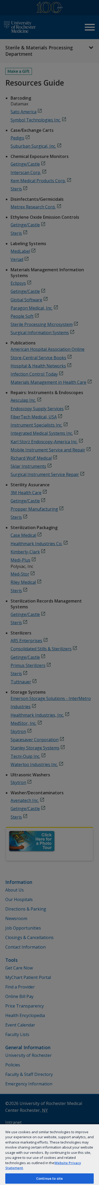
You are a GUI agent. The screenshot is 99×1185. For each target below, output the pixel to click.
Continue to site (49, 1178)
